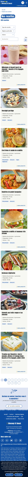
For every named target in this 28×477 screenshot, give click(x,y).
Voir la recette (21, 84)
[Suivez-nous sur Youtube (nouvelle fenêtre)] (11, 440)
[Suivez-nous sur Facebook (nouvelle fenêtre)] (2, 440)
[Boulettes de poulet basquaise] (14, 179)
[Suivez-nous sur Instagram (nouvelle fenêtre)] (16, 440)
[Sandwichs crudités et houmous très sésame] (14, 219)
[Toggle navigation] (26, 3)
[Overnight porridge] (14, 98)
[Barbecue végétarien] (14, 260)
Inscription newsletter (15, 406)
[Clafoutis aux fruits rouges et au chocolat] (14, 300)
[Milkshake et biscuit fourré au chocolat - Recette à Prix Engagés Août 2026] (14, 54)
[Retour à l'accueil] (4, 2)
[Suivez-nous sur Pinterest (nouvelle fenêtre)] (20, 440)
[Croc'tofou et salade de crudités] (14, 137)
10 (15, 383)
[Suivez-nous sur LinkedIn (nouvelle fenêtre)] (7, 440)
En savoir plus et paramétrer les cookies (14, 471)
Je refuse (9, 474)
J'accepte (18, 474)
